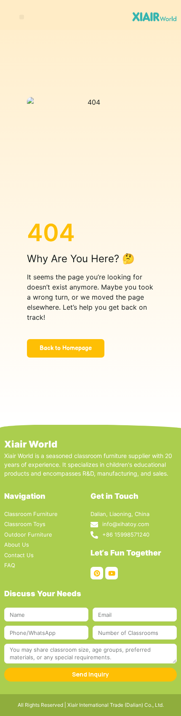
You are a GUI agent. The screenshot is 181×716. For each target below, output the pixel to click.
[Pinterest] (96, 573)
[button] (21, 17)
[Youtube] (111, 573)
